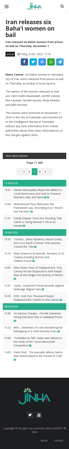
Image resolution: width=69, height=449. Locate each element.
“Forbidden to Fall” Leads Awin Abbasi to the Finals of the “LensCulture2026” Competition (38, 341)
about (44, 440)
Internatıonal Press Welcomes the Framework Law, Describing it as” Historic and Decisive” (38, 207)
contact (58, 440)
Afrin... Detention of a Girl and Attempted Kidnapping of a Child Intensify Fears (38, 329)
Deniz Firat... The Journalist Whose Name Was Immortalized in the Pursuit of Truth (38, 354)
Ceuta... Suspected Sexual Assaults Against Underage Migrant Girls (39, 287)
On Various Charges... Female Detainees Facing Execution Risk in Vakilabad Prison (38, 315)
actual (10, 54)
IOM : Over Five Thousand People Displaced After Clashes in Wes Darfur (36, 297)
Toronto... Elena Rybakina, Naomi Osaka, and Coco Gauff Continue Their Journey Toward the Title (38, 242)
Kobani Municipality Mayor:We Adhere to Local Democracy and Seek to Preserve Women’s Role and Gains (38, 193)
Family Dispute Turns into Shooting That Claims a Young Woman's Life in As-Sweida (38, 221)
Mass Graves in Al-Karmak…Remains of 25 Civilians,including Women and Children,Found (39, 257)
